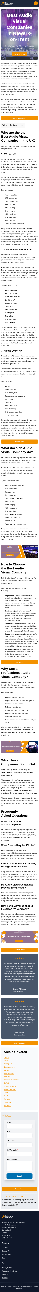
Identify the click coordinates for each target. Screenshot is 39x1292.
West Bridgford (9, 1073)
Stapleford (7, 1105)
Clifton (6, 1093)
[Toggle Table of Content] (20, 125)
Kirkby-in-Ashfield (10, 1086)
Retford (6, 1083)
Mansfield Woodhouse (12, 1080)
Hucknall (7, 1070)
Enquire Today (19, 949)
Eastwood (7, 1102)
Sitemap (5, 1277)
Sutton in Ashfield (10, 1089)
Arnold (6, 1060)
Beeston (7, 1096)
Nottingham (8, 1064)
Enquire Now (19, 441)
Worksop (7, 1099)
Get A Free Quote (19, 1043)
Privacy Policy (7, 1268)
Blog (3, 1257)
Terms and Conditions (9, 1271)
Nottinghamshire (9, 1067)
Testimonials (6, 1254)
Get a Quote (18, 54)
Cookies (5, 1274)
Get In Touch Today (19, 118)
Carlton (6, 1057)
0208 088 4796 (7, 1238)
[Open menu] (36, 3)
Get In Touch (19, 1189)
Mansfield (7, 1077)
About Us (5, 1248)
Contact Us (19, 662)
